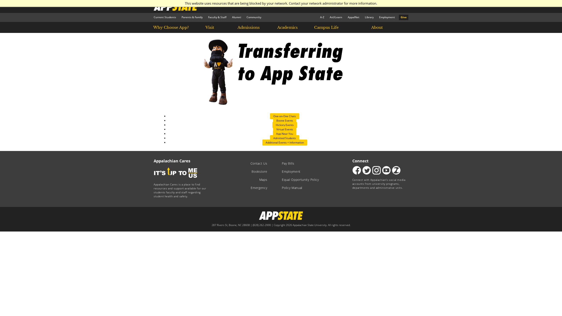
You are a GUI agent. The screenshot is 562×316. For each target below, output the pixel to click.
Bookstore (259, 172)
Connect (360, 160)
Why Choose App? (171, 27)
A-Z (322, 17)
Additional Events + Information (285, 142)
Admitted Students (284, 138)
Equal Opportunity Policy (300, 180)
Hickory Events (285, 125)
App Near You (284, 134)
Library (369, 17)
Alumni (236, 17)
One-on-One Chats (284, 116)
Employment (387, 17)
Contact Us (258, 163)
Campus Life (326, 27)
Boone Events (284, 120)
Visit (209, 27)
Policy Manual (292, 188)
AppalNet (353, 17)
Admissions (249, 27)
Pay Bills (288, 163)
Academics (287, 27)
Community (254, 17)
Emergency (259, 188)
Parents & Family (192, 17)
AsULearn (336, 17)
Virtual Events (284, 129)
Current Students (165, 17)
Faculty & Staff (217, 17)
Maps (263, 180)
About (377, 27)
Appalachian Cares (172, 160)
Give (404, 17)
